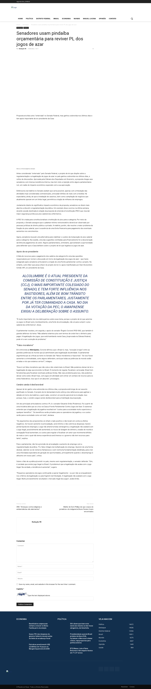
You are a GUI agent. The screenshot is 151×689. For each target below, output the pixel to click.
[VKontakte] (117, 669)
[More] (39, 53)
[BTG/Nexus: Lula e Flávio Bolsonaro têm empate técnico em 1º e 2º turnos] (63, 651)
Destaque (26, 25)
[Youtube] (133, 1)
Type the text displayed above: (39, 595)
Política (26, 28)
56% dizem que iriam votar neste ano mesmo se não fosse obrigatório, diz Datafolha (81, 626)
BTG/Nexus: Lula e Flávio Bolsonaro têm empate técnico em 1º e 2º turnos (81, 651)
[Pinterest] (29, 53)
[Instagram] (124, 1)
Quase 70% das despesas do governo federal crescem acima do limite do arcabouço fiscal (40, 636)
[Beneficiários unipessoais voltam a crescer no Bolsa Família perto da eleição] (21, 626)
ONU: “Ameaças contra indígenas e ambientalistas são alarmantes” (29, 508)
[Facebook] (121, 1)
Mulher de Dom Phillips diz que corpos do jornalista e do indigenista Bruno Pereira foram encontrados (76, 509)
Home (18, 25)
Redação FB (22, 48)
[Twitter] (127, 1)
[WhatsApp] (34, 53)
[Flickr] (106, 669)
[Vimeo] (130, 1)
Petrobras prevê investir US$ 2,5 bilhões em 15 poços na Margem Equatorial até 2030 (39, 647)
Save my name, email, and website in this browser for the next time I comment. (47, 584)
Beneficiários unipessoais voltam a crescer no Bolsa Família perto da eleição (38, 626)
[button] (132, 18)
